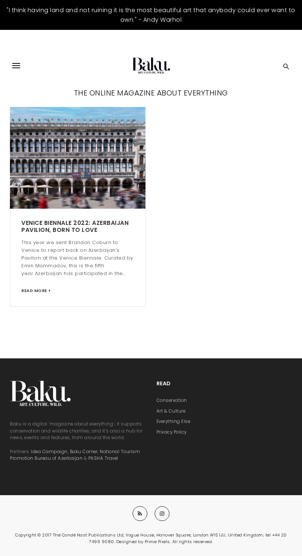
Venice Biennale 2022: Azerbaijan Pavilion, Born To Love (75, 226)
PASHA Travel (103, 458)
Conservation (172, 400)
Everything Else (173, 421)
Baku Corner (84, 452)
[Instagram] (162, 513)
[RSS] (140, 513)
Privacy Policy (172, 432)
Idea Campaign (49, 452)
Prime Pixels (157, 542)
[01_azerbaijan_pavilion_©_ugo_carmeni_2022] (77, 157)
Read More (34, 290)
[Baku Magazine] (151, 65)
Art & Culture (171, 411)
